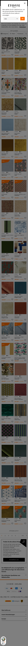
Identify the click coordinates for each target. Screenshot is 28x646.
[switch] (3, 644)
